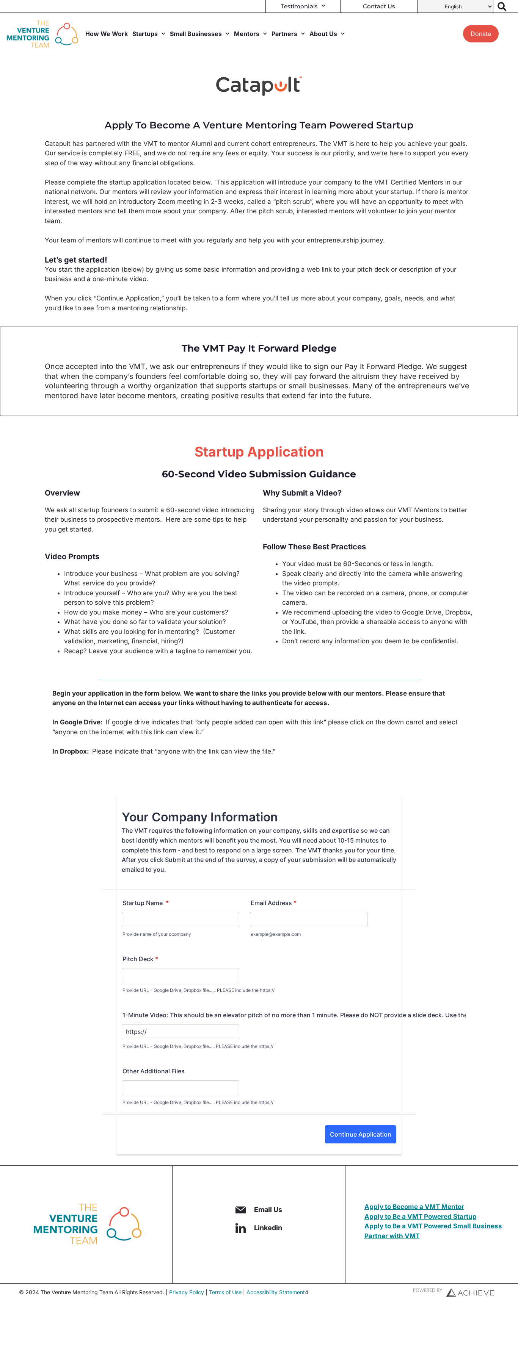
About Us (323, 34)
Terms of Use (225, 1292)
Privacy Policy (186, 1292)
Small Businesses (196, 34)
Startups (145, 34)
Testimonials (299, 6)
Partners (284, 34)
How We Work (106, 34)
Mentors (246, 34)
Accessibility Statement (275, 1292)
